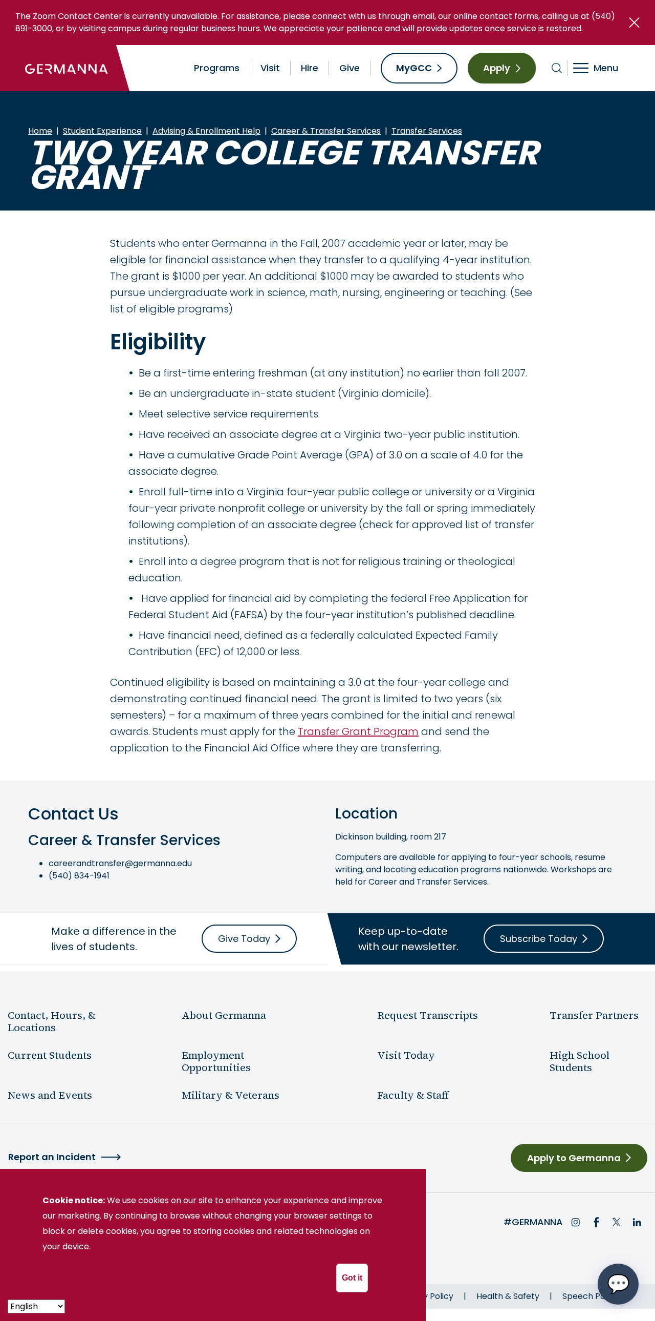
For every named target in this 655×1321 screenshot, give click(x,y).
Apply (496, 67)
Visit (270, 67)
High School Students (579, 1061)
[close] (634, 22)
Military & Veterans (230, 1095)
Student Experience (102, 131)
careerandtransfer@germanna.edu (120, 863)
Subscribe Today (538, 938)
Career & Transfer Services (326, 131)
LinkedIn (637, 1222)
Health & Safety (507, 1296)
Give (349, 67)
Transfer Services (426, 131)
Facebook (596, 1222)
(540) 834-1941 (79, 876)
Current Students (50, 1055)
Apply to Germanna (574, 1157)
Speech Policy (590, 1296)
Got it (352, 1277)
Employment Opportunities (216, 1061)
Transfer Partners (594, 1015)
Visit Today (406, 1055)
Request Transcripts (427, 1015)
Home (40, 131)
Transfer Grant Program (358, 731)
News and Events (50, 1095)
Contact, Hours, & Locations (52, 1021)
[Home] (66, 68)
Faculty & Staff (413, 1095)
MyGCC (414, 67)
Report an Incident (52, 1156)
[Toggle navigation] (602, 68)
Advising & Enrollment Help (206, 131)
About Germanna (224, 1015)
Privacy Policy (425, 1296)
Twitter (616, 1222)
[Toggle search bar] (557, 68)
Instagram (575, 1222)
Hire (309, 67)
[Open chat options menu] (618, 1284)
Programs (216, 67)
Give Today (244, 938)
